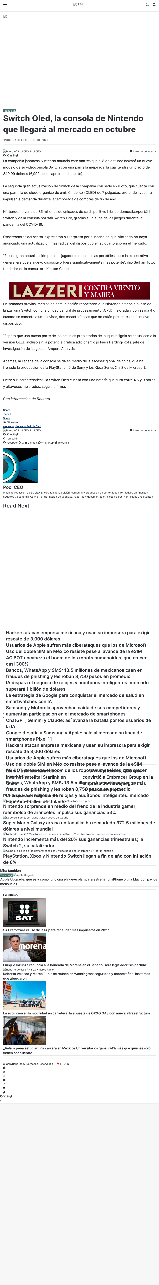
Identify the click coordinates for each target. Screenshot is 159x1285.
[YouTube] (4, 1080)
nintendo (8, 426)
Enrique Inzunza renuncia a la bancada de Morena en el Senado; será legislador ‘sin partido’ (75, 965)
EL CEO (64, 1063)
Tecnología (9, 110)
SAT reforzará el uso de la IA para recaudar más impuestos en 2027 (56, 930)
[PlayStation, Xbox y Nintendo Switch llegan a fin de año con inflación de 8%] (58, 850)
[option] (79, 518)
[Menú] (5, 5)
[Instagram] (4, 1084)
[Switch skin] (147, 5)
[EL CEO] (79, 4)
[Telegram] (17, 155)
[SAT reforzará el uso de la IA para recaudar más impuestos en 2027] (24, 925)
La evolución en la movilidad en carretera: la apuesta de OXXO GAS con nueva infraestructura (76, 1013)
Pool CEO (35, 151)
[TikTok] (4, 1092)
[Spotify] (4, 1088)
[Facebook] (4, 155)
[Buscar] (154, 5)
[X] (8, 155)
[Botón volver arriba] (1, 1100)
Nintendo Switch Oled (28, 426)
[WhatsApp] (14, 155)
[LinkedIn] (11, 155)
